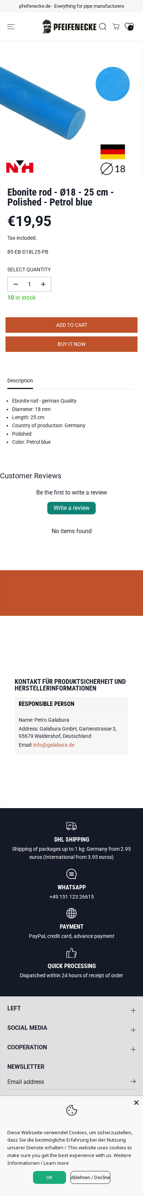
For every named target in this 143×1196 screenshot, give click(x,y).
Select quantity (29, 269)
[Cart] (115, 26)
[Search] (102, 26)
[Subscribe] (133, 1082)
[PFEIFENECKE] (69, 27)
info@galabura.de (53, 745)
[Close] (136, 1102)
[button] (11, 27)
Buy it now (71, 344)
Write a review (71, 507)
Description (20, 380)
